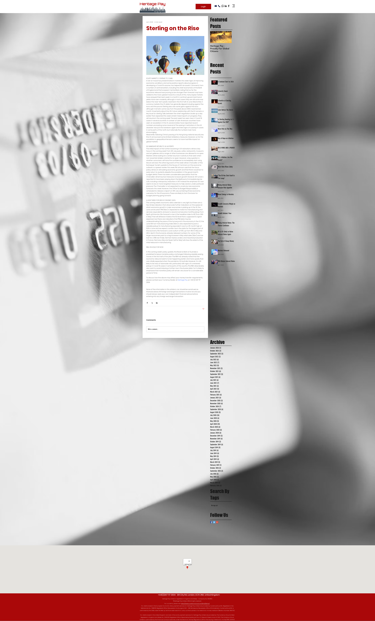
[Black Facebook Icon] (228, 5)
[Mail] (215, 6)
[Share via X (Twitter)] (152, 303)
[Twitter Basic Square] (214, 522)
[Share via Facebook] (147, 303)
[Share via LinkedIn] (157, 303)
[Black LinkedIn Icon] (225, 5)
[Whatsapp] (222, 5)
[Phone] (219, 6)
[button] (233, 5)
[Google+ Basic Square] (217, 522)
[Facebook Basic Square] (211, 522)
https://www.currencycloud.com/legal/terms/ (195, 603)
